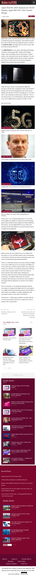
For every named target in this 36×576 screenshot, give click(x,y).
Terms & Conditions (11, 563)
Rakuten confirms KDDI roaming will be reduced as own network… (22, 402)
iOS (29, 16)
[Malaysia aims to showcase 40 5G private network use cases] (18, 117)
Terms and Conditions (14, 574)
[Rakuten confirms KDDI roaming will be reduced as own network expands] (6, 403)
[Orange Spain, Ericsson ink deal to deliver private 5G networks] (18, 173)
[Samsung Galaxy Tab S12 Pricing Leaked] (10, 331)
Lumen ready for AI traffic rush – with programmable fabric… (21, 418)
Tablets (33, 16)
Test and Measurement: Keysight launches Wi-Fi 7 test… (20, 530)
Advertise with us (26, 559)
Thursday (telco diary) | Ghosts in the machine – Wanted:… (21, 443)
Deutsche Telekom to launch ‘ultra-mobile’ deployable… (20, 538)
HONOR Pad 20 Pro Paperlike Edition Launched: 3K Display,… (21, 426)
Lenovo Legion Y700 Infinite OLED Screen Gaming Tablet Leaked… (21, 451)
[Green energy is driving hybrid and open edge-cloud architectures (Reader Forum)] (18, 146)
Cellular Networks (6, 127)
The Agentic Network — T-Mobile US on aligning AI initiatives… (21, 459)
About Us (4, 559)
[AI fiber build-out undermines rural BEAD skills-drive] (6, 395)
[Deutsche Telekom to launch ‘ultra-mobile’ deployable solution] (6, 540)
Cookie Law (24, 563)
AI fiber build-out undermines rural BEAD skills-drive (20, 394)
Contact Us (14, 559)
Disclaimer (11, 561)
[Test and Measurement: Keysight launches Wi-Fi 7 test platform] (6, 532)
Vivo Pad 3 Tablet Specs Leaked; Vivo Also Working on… (21, 522)
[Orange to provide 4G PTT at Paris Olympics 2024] (6, 515)
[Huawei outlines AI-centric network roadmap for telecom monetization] (18, 201)
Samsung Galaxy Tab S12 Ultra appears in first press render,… (21, 410)
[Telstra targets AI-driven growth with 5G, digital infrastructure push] (6, 436)
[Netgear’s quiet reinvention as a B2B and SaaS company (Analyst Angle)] (6, 507)
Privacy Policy (21, 561)
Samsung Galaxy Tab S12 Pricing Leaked (11, 476)
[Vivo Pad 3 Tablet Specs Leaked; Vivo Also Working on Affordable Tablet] (6, 524)
